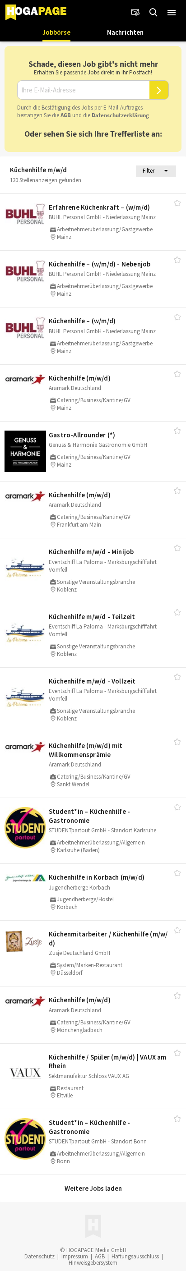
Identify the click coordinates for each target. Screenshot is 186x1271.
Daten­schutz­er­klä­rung (120, 115)
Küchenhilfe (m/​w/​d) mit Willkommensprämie (86, 750)
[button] (172, 13)
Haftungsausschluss (135, 1256)
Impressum (74, 1256)
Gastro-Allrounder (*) (82, 435)
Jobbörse (56, 32)
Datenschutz (39, 1256)
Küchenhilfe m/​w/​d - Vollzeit (92, 681)
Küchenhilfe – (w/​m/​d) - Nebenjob (99, 264)
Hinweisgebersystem (93, 1262)
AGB (65, 115)
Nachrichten (125, 32)
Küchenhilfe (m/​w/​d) (80, 378)
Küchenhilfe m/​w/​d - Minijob (91, 551)
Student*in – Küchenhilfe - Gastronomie (89, 816)
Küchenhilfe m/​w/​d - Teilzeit (92, 616)
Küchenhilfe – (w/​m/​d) (82, 321)
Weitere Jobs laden (93, 1188)
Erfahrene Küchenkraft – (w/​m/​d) (99, 207)
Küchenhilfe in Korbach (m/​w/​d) (96, 877)
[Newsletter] (135, 13)
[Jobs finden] (153, 13)
